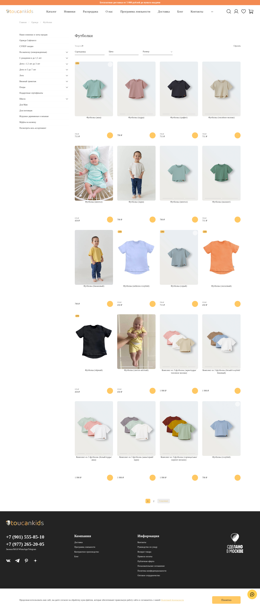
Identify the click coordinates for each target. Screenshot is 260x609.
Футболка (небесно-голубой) (136, 286)
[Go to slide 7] (108, 282)
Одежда (34, 22)
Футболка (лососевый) (221, 286)
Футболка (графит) (178, 117)
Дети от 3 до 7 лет (27, 70)
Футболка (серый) (179, 286)
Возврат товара (144, 552)
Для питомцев (25, 110)
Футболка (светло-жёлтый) (136, 370)
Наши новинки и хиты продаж (33, 35)
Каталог (51, 11)
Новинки (69, 11)
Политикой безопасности (172, 600)
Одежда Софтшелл (27, 40)
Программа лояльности (135, 11)
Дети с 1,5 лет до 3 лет (29, 64)
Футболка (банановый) (94, 286)
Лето (21, 75)
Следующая (163, 501)
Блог (180, 11)
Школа (22, 99)
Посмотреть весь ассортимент (32, 128)
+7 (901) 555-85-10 (25, 537)
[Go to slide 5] (150, 198)
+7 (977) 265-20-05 (25, 544)
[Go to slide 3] (136, 198)
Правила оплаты (145, 556)
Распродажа (90, 11)
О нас (109, 11)
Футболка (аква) (94, 117)
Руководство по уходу (147, 547)
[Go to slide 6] (103, 282)
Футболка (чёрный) (94, 370)
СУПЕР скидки (26, 46)
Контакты (197, 11)
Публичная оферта (146, 561)
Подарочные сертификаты (31, 93)
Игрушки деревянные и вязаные (34, 116)
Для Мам (23, 105)
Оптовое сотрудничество (149, 575)
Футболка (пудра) (136, 117)
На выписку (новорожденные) (33, 52)
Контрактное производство (86, 552)
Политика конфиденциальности (152, 571)
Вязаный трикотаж (27, 81)
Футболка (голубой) (221, 457)
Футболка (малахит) (221, 202)
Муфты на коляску (27, 122)
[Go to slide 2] (102, 198)
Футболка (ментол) (93, 202)
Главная (22, 22)
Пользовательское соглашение (151, 566)
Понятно (226, 599)
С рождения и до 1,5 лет (30, 58)
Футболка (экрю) (136, 202)
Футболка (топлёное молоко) (221, 117)
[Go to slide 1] (85, 198)
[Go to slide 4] (143, 198)
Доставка (164, 11)
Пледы (22, 87)
